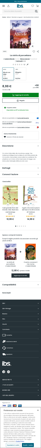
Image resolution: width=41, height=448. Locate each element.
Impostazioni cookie (13, 445)
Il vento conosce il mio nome (30, 263)
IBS (9, 90)
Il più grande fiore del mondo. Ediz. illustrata (10, 209)
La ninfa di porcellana (10, 263)
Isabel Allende (9, 59)
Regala (22, 100)
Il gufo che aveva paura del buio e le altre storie (31, 209)
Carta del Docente (23, 118)
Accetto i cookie (28, 445)
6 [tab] (25, 226)
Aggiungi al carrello (22, 95)
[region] (20, 427)
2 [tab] (17, 226)
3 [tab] (19, 226)
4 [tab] (21, 226)
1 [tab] (15, 226)
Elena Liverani (25, 59)
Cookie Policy (20, 441)
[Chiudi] (38, 410)
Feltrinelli (19, 61)
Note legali (6, 293)
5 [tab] (23, 226)
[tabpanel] (20, 34)
